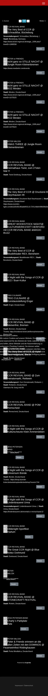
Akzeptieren (6, 360)
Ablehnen (18, 360)
